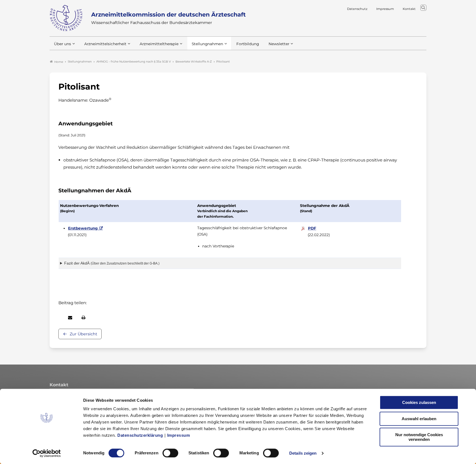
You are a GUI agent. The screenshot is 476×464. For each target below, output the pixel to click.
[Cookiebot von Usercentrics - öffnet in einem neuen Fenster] (47, 453)
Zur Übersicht (83, 333)
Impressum (178, 435)
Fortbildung (247, 44)
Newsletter (279, 44)
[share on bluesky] (58, 317)
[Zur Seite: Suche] (423, 7)
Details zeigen (303, 453)
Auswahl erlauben (419, 418)
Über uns (62, 44)
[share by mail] (70, 317)
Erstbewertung (83, 228)
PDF (312, 228)
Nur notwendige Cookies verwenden (419, 437)
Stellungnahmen (207, 44)
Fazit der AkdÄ (111, 263)
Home (58, 62)
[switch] (170, 453)
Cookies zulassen (419, 402)
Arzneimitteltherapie (159, 44)
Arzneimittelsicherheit (105, 44)
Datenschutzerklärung (140, 435)
